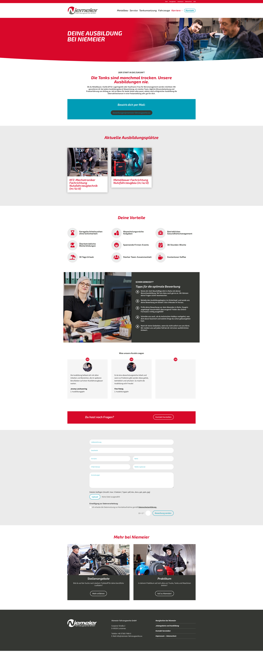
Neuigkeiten (172, 1)
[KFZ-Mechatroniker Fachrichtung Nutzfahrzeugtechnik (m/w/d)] (87, 162)
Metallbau (122, 10)
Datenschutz (188, 1)
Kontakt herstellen (163, 417)
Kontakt (190, 10)
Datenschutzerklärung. (147, 507)
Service (134, 10)
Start (166, 1)
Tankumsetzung (148, 10)
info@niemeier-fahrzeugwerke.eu (129, 636)
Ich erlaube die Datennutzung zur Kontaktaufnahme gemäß (124, 507)
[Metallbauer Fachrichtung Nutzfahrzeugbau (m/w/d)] (131, 162)
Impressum (180, 1)
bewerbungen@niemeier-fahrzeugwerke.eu (131, 112)
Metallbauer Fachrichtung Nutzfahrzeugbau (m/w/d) (131, 181)
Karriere (176, 10)
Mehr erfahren (98, 593)
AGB (194, 1)
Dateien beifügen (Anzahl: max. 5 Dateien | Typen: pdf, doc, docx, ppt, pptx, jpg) (119, 492)
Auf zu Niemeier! (164, 593)
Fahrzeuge (164, 10)
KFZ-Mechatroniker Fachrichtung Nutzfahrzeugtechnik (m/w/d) (83, 184)
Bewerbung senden (163, 513)
